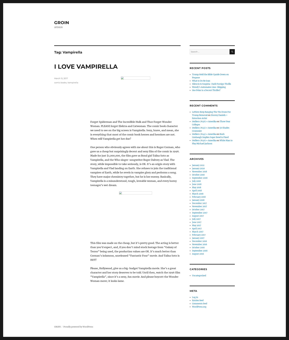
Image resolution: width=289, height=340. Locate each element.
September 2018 (199, 178)
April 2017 (197, 228)
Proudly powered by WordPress (78, 327)
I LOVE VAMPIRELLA (86, 66)
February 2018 (199, 197)
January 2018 (198, 200)
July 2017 (196, 219)
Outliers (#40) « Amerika (204, 140)
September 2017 (199, 213)
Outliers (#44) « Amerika (204, 134)
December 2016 (199, 241)
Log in (195, 297)
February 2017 (199, 235)
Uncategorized (199, 275)
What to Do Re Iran (201, 81)
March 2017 (197, 231)
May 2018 (196, 187)
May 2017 (196, 225)
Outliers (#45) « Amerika (204, 128)
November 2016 (199, 244)
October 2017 (198, 209)
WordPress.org (199, 307)
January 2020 (198, 168)
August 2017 (198, 216)
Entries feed (198, 300)
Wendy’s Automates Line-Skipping (209, 87)
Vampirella (72, 82)
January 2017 (198, 238)
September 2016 (200, 250)
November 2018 (199, 171)
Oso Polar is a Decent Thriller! (206, 90)
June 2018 (196, 184)
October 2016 (198, 247)
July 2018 (196, 181)
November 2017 (199, 206)
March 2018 (197, 194)
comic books (60, 82)
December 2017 (199, 203)
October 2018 (198, 175)
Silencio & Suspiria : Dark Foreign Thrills (211, 84)
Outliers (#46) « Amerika (204, 121)
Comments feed (199, 303)
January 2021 (198, 165)
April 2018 (197, 190)
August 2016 (198, 254)
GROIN (61, 22)
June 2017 (196, 222)
